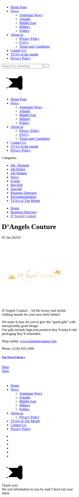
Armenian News (30, 15)
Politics (24, 31)
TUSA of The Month (25, 201)
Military (24, 27)
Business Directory (24, 193)
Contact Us (18, 50)
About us (17, 35)
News (15, 11)
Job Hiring (18, 169)
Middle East (27, 23)
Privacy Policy (29, 38)
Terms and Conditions (34, 46)
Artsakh (24, 19)
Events (15, 181)
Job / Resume (20, 165)
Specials (16, 189)
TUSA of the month (24, 54)
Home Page (19, 7)
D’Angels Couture (23, 216)
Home (15, 208)
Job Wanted (19, 173)
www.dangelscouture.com (38, 341)
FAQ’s (24, 42)
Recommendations (23, 197)
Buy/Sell (17, 185)
